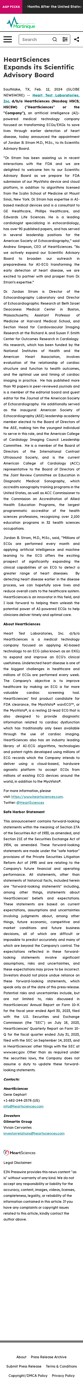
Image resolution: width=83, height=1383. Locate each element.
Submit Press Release (24, 1366)
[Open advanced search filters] (65, 39)
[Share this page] (77, 39)
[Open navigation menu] (7, 39)
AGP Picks (11, 7)
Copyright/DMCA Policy (28, 1375)
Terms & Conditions (61, 1366)
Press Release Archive (49, 1357)
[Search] (55, 39)
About (21, 1357)
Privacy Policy (63, 1375)
